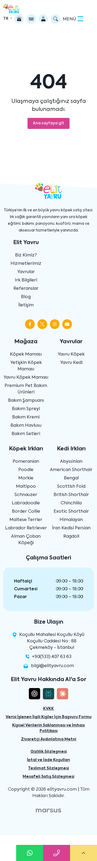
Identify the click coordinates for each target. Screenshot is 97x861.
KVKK (48, 709)
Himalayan (71, 520)
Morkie (25, 478)
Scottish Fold (71, 486)
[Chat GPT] (34, 693)
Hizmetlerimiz (26, 264)
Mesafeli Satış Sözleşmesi (48, 777)
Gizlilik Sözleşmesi (48, 752)
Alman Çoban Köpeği (26, 539)
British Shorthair (71, 495)
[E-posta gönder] (31, 19)
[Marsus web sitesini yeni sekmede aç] (48, 810)
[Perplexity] (48, 693)
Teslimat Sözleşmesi (48, 768)
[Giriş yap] (43, 19)
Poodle (25, 470)
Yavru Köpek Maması (26, 377)
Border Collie (26, 511)
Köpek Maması (26, 354)
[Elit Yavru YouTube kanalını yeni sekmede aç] (67, 324)
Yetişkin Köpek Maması (26, 366)
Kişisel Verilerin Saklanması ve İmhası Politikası (48, 728)
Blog (26, 297)
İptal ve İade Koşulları (48, 760)
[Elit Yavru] (11, 8)
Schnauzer (26, 495)
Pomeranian (26, 462)
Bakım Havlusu (26, 426)
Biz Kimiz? (26, 255)
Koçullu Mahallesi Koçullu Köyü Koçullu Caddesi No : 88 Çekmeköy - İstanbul (51, 641)
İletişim (26, 305)
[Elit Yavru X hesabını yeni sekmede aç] (42, 324)
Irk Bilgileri (26, 280)
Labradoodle (26, 503)
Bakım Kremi (26, 417)
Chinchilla (71, 503)
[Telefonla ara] (19, 19)
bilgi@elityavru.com (52, 666)
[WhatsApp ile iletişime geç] (29, 853)
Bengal (71, 478)
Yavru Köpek (71, 354)
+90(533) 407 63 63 (51, 657)
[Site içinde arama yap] (55, 19)
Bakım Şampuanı (26, 401)
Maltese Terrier (25, 520)
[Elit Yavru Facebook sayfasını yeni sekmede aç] (30, 324)
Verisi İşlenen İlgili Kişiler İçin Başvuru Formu (49, 717)
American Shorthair (71, 470)
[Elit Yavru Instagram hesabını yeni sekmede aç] (55, 324)
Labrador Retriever (26, 528)
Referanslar (26, 289)
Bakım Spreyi (26, 409)
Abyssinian (71, 462)
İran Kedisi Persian (71, 528)
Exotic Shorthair (71, 511)
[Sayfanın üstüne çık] (83, 853)
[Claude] (62, 693)
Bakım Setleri (26, 434)
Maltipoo (26, 486)
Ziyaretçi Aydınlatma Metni (48, 739)
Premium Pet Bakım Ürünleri (26, 389)
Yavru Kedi (71, 363)
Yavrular (26, 272)
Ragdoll (71, 536)
